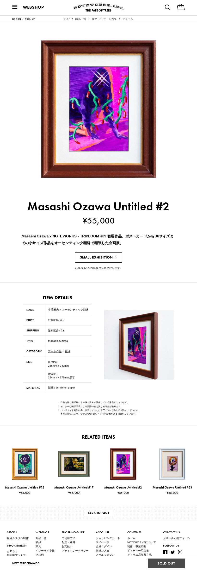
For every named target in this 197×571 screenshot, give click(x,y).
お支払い (67, 546)
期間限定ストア (16, 555)
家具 (38, 546)
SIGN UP (30, 19)
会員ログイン (104, 546)
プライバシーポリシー (75, 550)
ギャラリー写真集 (138, 550)
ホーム (131, 538)
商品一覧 (41, 538)
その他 (40, 554)
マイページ (102, 542)
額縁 (67, 351)
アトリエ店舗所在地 (139, 554)
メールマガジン (105, 554)
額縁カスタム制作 (18, 538)
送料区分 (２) (56, 330)
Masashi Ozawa (58, 340)
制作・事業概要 (136, 546)
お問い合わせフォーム (176, 538)
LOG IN (16, 19)
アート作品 (55, 351)
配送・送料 (68, 542)
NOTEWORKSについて (141, 542)
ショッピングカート (108, 538)
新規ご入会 (102, 550)
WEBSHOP (33, 7)
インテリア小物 (45, 550)
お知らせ (12, 551)
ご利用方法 (68, 538)
